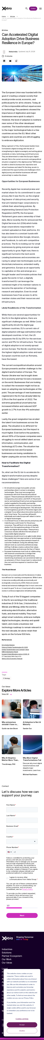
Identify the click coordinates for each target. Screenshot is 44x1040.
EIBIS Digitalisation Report (10, 652)
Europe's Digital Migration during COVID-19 (15, 654)
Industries (7, 949)
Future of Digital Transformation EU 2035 (15, 647)
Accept (22, 1025)
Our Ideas (7, 962)
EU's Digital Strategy (8, 645)
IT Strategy (6, 678)
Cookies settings (22, 1019)
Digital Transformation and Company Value (15, 650)
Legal (5, 968)
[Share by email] (10, 61)
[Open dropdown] (40, 9)
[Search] (26, 8)
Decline (22, 1031)
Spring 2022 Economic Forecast (12, 659)
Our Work (6, 959)
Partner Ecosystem (12, 956)
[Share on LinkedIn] (4, 61)
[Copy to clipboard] (16, 61)
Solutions (7, 952)
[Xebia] (7, 8)
